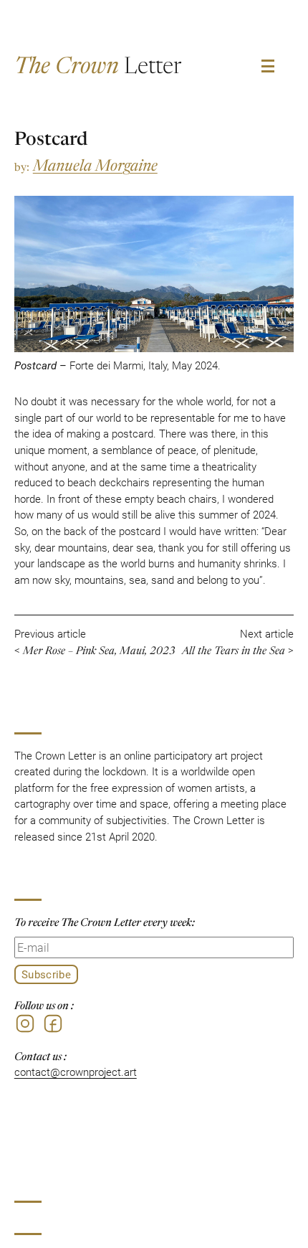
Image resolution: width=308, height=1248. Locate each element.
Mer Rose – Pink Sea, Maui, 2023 (99, 649)
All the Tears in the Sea (233, 649)
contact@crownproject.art (75, 1071)
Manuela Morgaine (95, 163)
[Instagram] (25, 1023)
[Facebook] (53, 1023)
